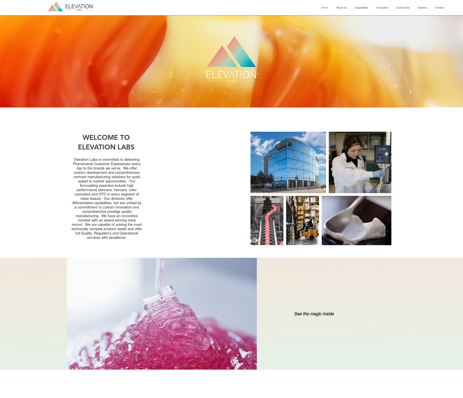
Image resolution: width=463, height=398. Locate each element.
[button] (252, 366)
